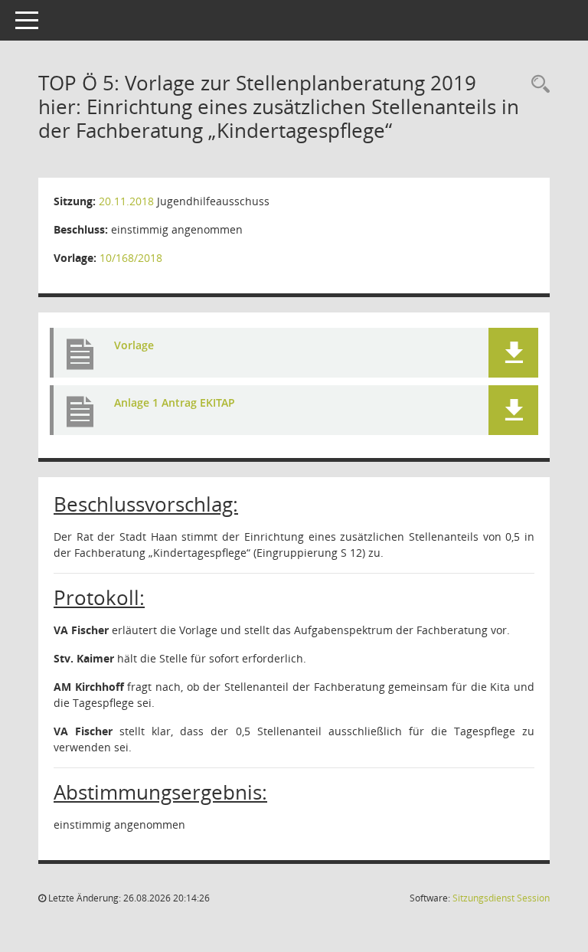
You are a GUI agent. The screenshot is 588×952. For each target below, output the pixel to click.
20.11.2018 (126, 201)
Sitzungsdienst (501, 898)
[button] (513, 353)
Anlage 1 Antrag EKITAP (174, 402)
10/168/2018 (131, 257)
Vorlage (134, 345)
